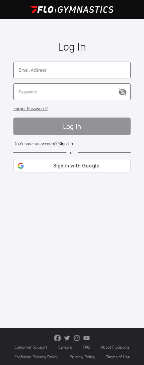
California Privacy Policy (36, 356)
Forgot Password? (30, 108)
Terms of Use (118, 356)
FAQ (86, 347)
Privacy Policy (82, 356)
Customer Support (31, 347)
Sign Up (65, 143)
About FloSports (115, 347)
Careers (65, 347)
